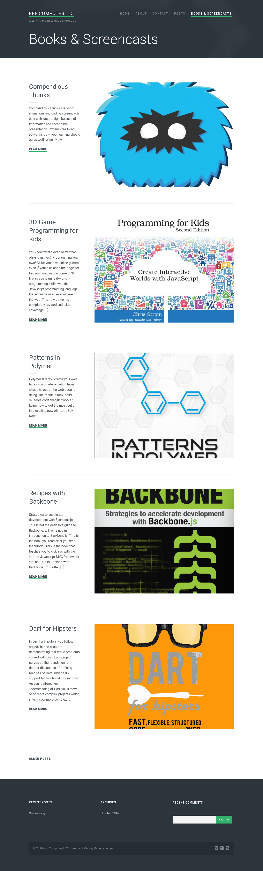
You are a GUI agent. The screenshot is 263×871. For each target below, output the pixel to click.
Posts (179, 13)
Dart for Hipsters (53, 628)
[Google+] (222, 848)
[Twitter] (216, 848)
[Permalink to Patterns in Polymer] (164, 406)
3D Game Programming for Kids (53, 230)
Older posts (40, 758)
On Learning (37, 813)
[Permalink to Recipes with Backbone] (164, 542)
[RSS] (227, 848)
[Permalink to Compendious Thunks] (164, 135)
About (141, 13)
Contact (160, 13)
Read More (38, 149)
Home (125, 13)
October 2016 (110, 813)
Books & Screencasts (211, 13)
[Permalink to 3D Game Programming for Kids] (164, 271)
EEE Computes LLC (51, 13)
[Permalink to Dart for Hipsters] (164, 677)
